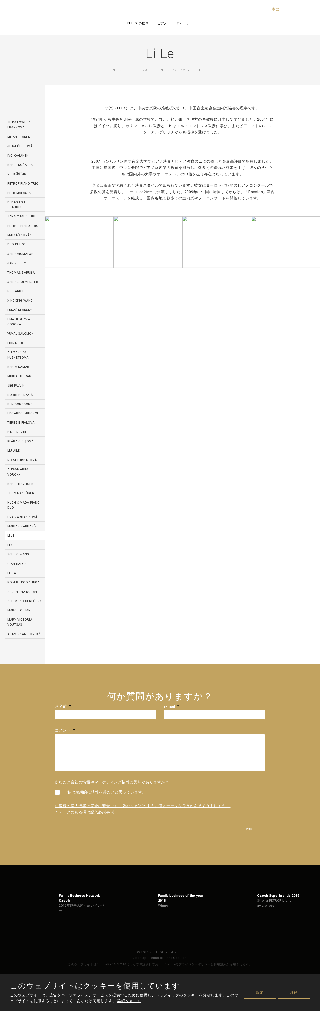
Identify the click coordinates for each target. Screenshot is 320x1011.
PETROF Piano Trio (23, 226)
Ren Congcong (20, 404)
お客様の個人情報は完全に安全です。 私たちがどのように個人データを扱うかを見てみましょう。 (143, 806)
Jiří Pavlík (16, 385)
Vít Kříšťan (17, 174)
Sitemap (140, 958)
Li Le (11, 535)
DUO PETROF (18, 244)
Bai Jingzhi (17, 432)
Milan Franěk (19, 137)
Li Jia (12, 573)
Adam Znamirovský (24, 634)
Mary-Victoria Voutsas (20, 622)
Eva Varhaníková (23, 517)
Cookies (179, 958)
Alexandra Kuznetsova (18, 355)
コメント (65, 730)
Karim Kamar (19, 367)
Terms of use (160, 958)
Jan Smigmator (21, 254)
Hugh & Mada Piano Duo (24, 505)
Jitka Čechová (20, 146)
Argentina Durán (22, 592)
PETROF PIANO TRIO (23, 183)
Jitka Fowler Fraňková (19, 125)
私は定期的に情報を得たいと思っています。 (107, 792)
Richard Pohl (19, 291)
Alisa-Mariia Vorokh (18, 472)
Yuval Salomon (21, 333)
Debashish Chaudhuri (17, 205)
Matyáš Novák (20, 235)
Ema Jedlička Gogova (19, 322)
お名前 (63, 706)
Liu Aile (14, 450)
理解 (294, 992)
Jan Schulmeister (23, 282)
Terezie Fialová (21, 422)
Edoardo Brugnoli (24, 413)
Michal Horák (19, 376)
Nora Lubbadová (22, 460)
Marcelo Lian (19, 610)
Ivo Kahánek (18, 155)
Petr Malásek (19, 193)
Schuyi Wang (18, 554)
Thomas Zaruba (21, 272)
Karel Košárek (20, 165)
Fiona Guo (16, 343)
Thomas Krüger (21, 493)
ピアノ (162, 23)
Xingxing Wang (20, 300)
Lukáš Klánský (20, 310)
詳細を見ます (129, 1001)
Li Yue (12, 545)
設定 (260, 992)
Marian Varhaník (22, 526)
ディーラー (184, 23)
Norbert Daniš (20, 395)
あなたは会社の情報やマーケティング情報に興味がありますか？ (112, 782)
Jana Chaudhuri (22, 216)
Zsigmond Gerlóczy (25, 601)
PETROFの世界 (138, 23)
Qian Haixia (17, 564)
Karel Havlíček (21, 484)
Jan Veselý (17, 263)
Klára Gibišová (21, 441)
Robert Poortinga (24, 582)
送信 (249, 829)
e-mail (172, 706)
